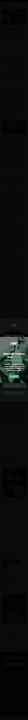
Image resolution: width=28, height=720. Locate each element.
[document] (14, 360)
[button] (25, 339)
